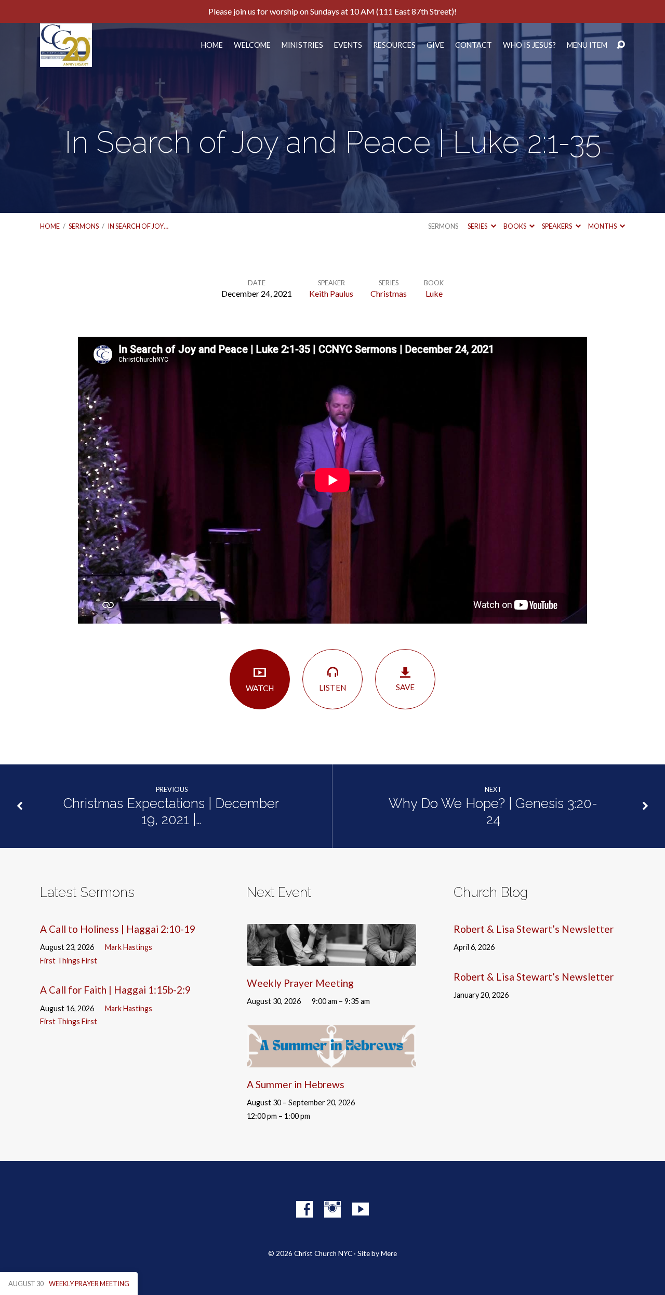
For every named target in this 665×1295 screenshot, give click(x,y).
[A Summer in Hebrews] (331, 1059)
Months (603, 226)
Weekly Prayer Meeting (300, 983)
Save (405, 687)
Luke (434, 293)
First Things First (68, 960)
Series (478, 226)
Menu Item (587, 45)
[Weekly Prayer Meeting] (331, 958)
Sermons (84, 226)
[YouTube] (360, 1209)
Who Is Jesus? (529, 45)
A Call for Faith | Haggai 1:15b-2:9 (115, 990)
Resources (394, 45)
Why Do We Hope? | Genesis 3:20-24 (493, 811)
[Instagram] (332, 1209)
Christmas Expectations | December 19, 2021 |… (171, 811)
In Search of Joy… (138, 226)
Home (212, 45)
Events (348, 45)
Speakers (557, 226)
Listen (332, 687)
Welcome (252, 45)
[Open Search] (621, 45)
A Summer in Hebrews (295, 1084)
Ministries (302, 45)
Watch (260, 688)
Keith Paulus (331, 293)
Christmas (388, 293)
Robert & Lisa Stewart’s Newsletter (534, 929)
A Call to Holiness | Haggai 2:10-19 (117, 929)
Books (515, 226)
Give (435, 45)
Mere (389, 1253)
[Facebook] (304, 1209)
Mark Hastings (128, 947)
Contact (473, 45)
